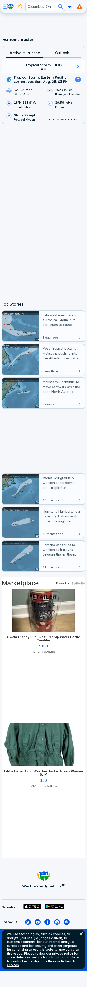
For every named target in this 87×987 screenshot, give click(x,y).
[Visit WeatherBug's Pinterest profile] (67, 922)
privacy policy (62, 953)
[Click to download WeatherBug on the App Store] (32, 907)
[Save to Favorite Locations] (20, 6)
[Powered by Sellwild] (78, 583)
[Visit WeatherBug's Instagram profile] (57, 922)
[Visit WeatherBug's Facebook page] (47, 922)
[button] (81, 933)
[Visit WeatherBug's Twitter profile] (28, 922)
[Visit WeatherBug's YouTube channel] (38, 922)
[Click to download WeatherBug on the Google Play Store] (54, 907)
